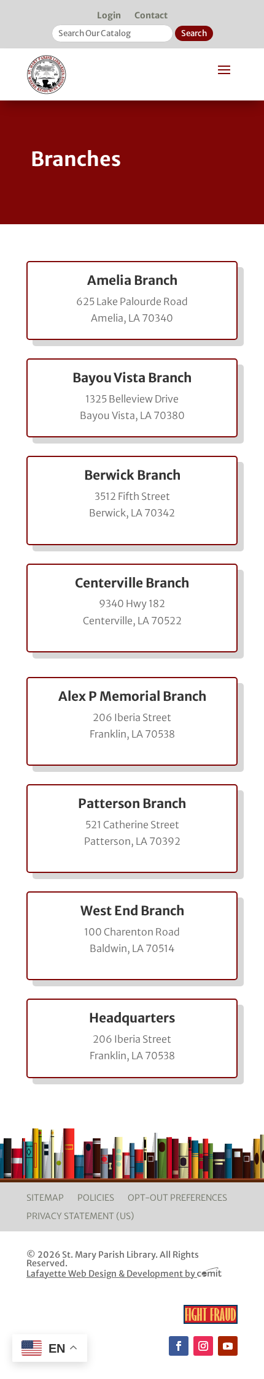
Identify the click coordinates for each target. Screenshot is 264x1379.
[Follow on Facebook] (178, 1346)
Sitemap (45, 1198)
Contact (151, 16)
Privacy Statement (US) (80, 1217)
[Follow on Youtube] (228, 1346)
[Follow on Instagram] (203, 1346)
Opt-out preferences (177, 1198)
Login (109, 16)
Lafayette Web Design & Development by (111, 1273)
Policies (95, 1198)
